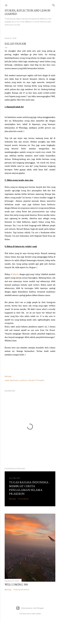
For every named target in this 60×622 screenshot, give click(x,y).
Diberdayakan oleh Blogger (32, 608)
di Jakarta (14, 274)
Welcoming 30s (16, 584)
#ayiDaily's (14, 380)
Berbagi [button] (8, 376)
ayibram (23, 380)
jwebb (38, 613)
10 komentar (23, 499)
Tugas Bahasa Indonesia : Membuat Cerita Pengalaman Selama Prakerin (29, 488)
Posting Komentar (21, 589)
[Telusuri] (53, 4)
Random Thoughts (36, 380)
